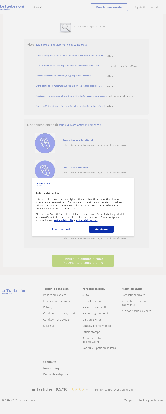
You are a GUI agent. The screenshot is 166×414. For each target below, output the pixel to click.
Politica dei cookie (63, 220)
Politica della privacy (87, 220)
